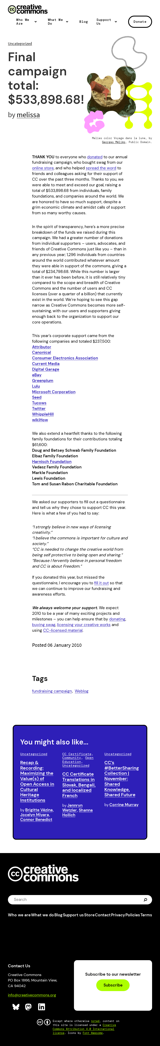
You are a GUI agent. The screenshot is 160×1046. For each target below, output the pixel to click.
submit (146, 900)
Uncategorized (20, 43)
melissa (28, 114)
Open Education (78, 760)
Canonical (41, 352)
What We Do (55, 22)
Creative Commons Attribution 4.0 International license (84, 1029)
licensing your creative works (84, 624)
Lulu (36, 386)
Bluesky (16, 1007)
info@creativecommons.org (32, 995)
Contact (103, 915)
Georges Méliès (113, 142)
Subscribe (113, 985)
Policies (132, 915)
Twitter (39, 408)
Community (71, 758)
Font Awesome (93, 1033)
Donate (140, 21)
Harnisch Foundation (51, 461)
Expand (37, 23)
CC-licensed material (62, 630)
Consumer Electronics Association (65, 358)
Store (89, 915)
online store (43, 168)
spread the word (101, 168)
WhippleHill (43, 414)
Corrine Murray (124, 804)
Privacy (118, 915)
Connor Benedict (36, 819)
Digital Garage (45, 369)
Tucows (39, 403)
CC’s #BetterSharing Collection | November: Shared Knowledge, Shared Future (121, 778)
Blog (83, 22)
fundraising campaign (52, 691)
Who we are (19, 915)
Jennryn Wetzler (72, 808)
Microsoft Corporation (53, 391)
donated (94, 157)
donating (117, 619)
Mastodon (28, 1007)
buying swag (43, 624)
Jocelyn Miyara (34, 814)
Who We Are (22, 22)
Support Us (103, 22)
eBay (36, 375)
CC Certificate (76, 754)
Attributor (41, 347)
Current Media (46, 363)
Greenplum (42, 380)
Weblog (82, 691)
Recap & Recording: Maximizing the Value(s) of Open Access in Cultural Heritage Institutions (37, 781)
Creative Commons (28, 9)
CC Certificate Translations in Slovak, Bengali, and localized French (79, 785)
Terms (146, 915)
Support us (73, 915)
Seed (36, 397)
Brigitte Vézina (39, 810)
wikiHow (40, 419)
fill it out (101, 583)
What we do (42, 915)
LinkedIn (41, 1007)
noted (95, 1021)
